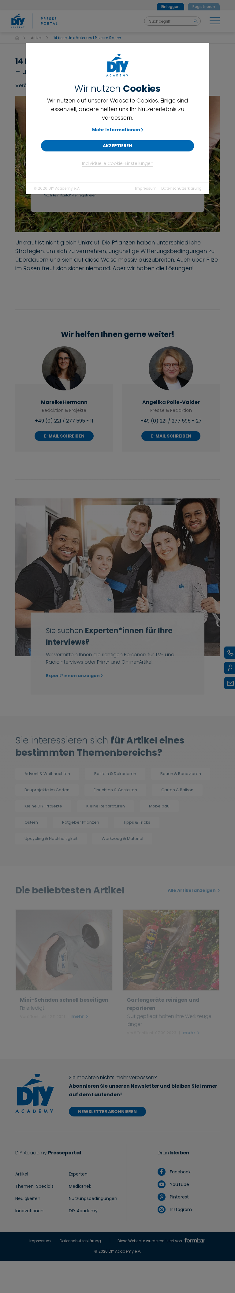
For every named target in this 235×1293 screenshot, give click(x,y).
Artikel (36, 37)
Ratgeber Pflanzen (80, 822)
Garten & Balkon (177, 790)
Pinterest (178, 1197)
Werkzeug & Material (122, 838)
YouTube (179, 1184)
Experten (78, 1174)
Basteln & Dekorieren (115, 774)
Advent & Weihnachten (47, 774)
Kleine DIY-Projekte (43, 806)
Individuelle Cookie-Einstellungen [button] (117, 163)
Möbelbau (159, 806)
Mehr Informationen (116, 130)
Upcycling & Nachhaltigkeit (50, 838)
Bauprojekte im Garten (46, 790)
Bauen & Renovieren (180, 774)
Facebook (179, 1172)
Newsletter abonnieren (107, 1112)
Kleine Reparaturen (105, 806)
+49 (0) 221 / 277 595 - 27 (171, 420)
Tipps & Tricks (136, 822)
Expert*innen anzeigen (73, 676)
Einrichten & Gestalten (115, 790)
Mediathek (80, 1186)
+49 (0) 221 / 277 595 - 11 (64, 420)
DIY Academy (83, 1211)
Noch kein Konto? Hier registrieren (70, 195)
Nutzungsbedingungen (93, 1198)
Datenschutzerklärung (181, 188)
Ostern (31, 822)
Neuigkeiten (27, 1198)
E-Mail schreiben (64, 436)
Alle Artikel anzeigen (192, 890)
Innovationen (29, 1211)
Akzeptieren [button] (117, 146)
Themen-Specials (34, 1186)
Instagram (180, 1209)
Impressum (146, 188)
